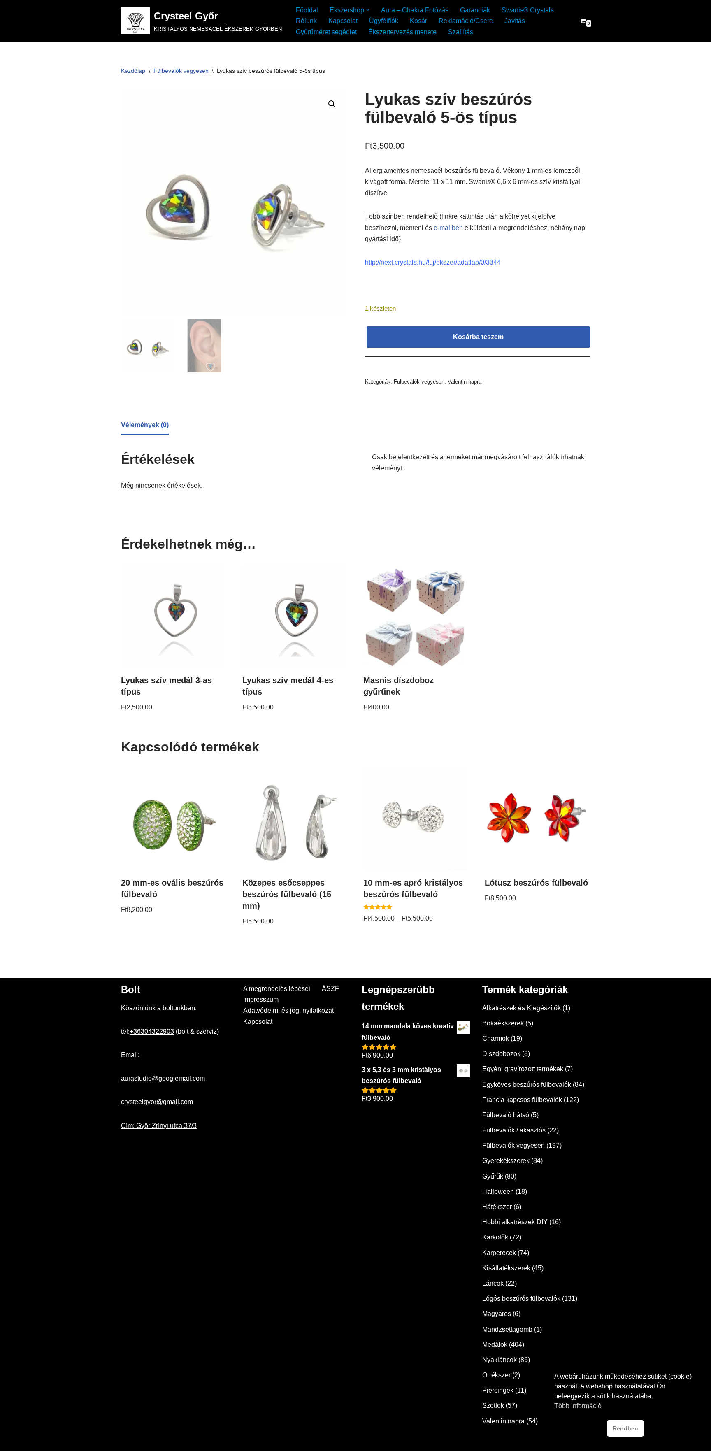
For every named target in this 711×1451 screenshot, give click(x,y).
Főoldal (307, 10)
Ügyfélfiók (383, 20)
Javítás (514, 20)
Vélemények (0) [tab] (145, 424)
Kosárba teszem (478, 336)
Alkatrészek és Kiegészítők (521, 1008)
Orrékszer (496, 1375)
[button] (367, 10)
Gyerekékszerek (506, 1160)
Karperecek (499, 1252)
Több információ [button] (578, 1405)
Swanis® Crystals (528, 10)
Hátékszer (497, 1206)
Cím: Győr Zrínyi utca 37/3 (159, 1125)
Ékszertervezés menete (402, 31)
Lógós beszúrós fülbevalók (521, 1298)
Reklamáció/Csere (466, 20)
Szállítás (460, 31)
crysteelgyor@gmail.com (157, 1101)
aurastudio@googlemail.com (163, 1078)
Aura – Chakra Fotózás (414, 10)
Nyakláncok (499, 1359)
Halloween (498, 1191)
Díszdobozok (501, 1053)
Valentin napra (464, 382)
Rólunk (306, 20)
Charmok (495, 1038)
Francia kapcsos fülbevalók (522, 1099)
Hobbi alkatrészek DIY (515, 1221)
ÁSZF (330, 988)
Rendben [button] (625, 1428)
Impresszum (261, 999)
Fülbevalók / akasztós (514, 1130)
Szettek (493, 1405)
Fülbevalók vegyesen (181, 70)
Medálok (494, 1344)
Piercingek (498, 1390)
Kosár (418, 20)
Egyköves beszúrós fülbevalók (526, 1084)
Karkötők (495, 1237)
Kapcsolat (343, 20)
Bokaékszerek (503, 1023)
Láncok (493, 1283)
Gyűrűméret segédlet (326, 31)
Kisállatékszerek (506, 1268)
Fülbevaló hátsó (505, 1115)
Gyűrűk (492, 1176)
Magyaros (496, 1313)
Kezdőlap (133, 70)
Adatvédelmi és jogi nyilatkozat (288, 1010)
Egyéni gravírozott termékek (522, 1068)
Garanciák (475, 10)
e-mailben (448, 227)
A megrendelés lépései (276, 988)
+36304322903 (152, 1031)
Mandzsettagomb (507, 1329)
